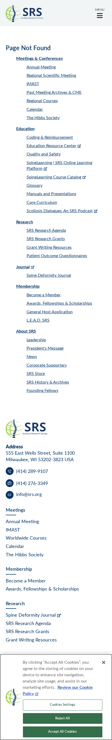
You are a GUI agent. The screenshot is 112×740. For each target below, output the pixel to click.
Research (24, 222)
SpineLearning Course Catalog (54, 177)
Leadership (36, 340)
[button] (99, 13)
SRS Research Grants (46, 239)
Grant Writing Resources (49, 247)
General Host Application (50, 312)
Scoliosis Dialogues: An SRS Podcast (60, 211)
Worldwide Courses (26, 538)
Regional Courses (42, 101)
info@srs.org (29, 494)
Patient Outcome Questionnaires (57, 256)
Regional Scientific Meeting (51, 75)
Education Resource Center (51, 146)
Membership (28, 286)
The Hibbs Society (43, 118)
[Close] (103, 662)
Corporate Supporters (47, 365)
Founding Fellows (42, 391)
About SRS (26, 331)
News (32, 357)
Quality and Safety (44, 154)
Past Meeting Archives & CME (54, 92)
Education (25, 129)
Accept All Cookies (62, 731)
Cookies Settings (62, 705)
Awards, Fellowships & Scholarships (59, 303)
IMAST (33, 84)
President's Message (45, 348)
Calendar (35, 109)
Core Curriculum (42, 202)
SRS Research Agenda (46, 230)
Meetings (15, 510)
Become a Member (44, 295)
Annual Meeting (41, 67)
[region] (56, 697)
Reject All (62, 718)
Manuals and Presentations (51, 194)
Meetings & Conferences (39, 58)
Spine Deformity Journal (49, 275)
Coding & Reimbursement (50, 137)
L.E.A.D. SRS (38, 320)
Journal (23, 267)
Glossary (34, 185)
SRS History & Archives (48, 382)
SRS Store (36, 374)
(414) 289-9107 (32, 471)
